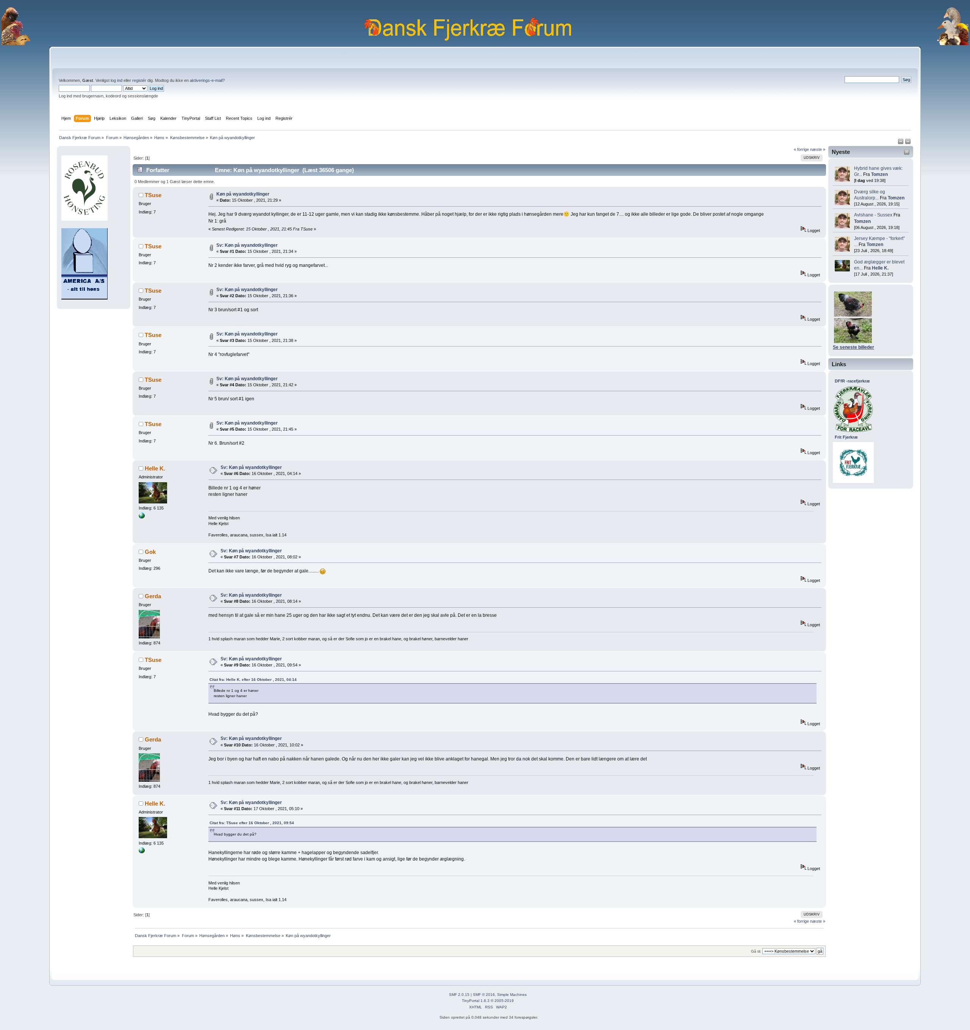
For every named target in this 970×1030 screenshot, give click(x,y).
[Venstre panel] (901, 143)
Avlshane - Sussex (873, 215)
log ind (116, 80)
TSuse (153, 195)
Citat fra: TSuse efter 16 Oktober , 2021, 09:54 (252, 823)
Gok (150, 552)
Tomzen (879, 174)
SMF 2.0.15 (459, 994)
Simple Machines (512, 994)
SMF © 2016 (484, 994)
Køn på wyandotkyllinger (242, 194)
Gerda (153, 596)
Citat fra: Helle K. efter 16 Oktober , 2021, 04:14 (253, 679)
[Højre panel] (908, 143)
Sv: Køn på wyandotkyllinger (247, 245)
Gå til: (756, 951)
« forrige (801, 149)
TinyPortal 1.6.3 (476, 1001)
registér (139, 80)
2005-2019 (504, 1001)
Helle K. (880, 268)
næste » (817, 149)
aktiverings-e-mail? (207, 80)
